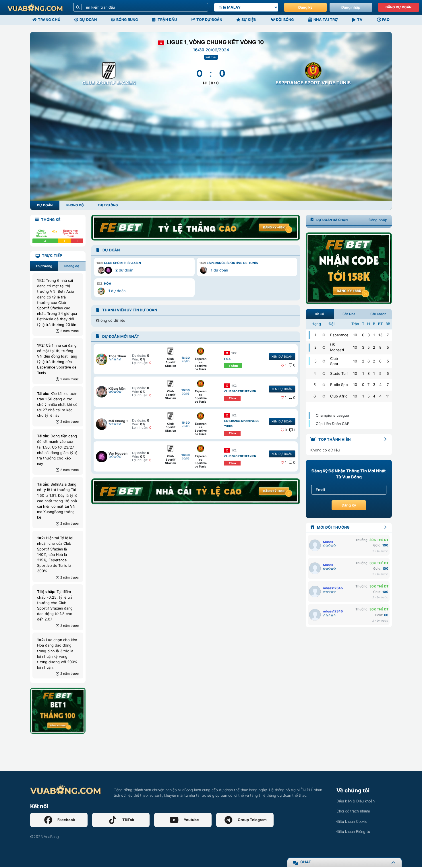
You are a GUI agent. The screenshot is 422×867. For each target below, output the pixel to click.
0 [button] (294, 365)
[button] (144, 267)
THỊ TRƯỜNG (108, 205)
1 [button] (286, 365)
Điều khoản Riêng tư (353, 831)
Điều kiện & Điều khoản (355, 801)
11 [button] (388, 396)
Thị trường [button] (44, 266)
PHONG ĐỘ (75, 205)
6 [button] (363, 335)
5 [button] (368, 347)
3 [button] (368, 335)
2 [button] (374, 347)
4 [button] (380, 385)
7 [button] (388, 335)
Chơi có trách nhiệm (353, 811)
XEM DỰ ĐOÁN (282, 356)
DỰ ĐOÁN (45, 205)
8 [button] (380, 347)
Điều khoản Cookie (351, 821)
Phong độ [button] (71, 266)
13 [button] (380, 335)
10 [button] (355, 335)
